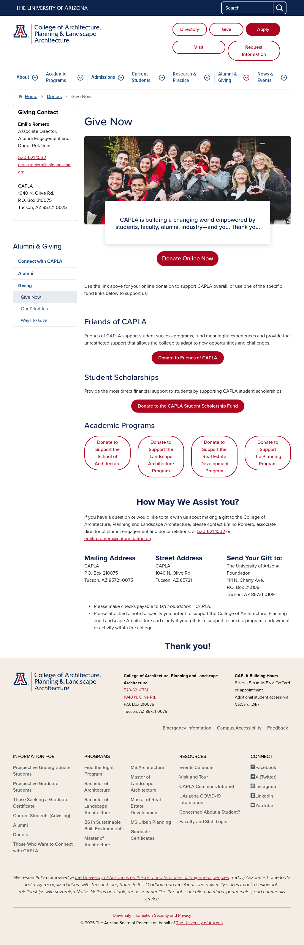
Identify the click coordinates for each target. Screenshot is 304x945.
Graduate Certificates (142, 835)
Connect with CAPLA (40, 261)
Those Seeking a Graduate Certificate (41, 803)
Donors (54, 97)
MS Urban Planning (151, 822)
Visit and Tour (193, 777)
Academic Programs (56, 77)
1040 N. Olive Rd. (140, 697)
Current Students (141, 77)
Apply (263, 29)
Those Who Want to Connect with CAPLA (43, 847)
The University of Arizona (199, 922)
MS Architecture (147, 768)
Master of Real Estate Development (146, 806)
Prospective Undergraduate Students (42, 771)
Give (226, 29)
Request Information (254, 50)
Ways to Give (34, 320)
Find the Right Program (99, 771)
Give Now (31, 297)
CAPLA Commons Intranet (206, 787)
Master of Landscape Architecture (143, 783)
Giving (25, 286)
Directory (189, 29)
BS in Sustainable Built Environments (104, 825)
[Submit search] (279, 7)
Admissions (103, 77)
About (23, 77)
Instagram (265, 787)
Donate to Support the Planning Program (267, 453)
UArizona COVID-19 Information (200, 799)
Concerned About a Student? (209, 812)
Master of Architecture (97, 841)
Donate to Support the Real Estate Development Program (214, 456)
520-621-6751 (136, 690)
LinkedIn (264, 796)
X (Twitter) (265, 777)
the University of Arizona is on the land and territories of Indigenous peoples (152, 877)
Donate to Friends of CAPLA (187, 358)
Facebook (265, 768)
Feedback (277, 728)
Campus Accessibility (239, 728)
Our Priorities (34, 309)
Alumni (25, 273)
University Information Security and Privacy (152, 915)
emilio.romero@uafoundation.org (118, 539)
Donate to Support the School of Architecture (108, 453)
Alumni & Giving (227, 77)
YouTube (264, 806)
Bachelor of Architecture (97, 787)
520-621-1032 (211, 531)
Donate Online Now (187, 258)
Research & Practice (184, 77)
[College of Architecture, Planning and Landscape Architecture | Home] (57, 34)
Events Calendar (196, 768)
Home (31, 97)
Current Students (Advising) (41, 816)
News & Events (265, 77)
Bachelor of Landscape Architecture (97, 806)
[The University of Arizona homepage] (52, 8)
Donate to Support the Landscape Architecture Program (161, 456)
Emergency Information (187, 728)
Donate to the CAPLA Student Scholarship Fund (188, 406)
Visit (198, 47)
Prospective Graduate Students (35, 787)
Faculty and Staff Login (203, 822)
